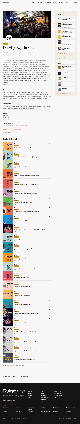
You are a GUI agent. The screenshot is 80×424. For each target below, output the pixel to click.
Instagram (22, 125)
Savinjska (55, 411)
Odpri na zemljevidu (8, 132)
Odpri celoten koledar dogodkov (14, 365)
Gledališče (43, 395)
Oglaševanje (57, 397)
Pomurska (18, 411)
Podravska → (6, 84)
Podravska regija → (63, 53)
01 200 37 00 (7, 119)
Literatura (43, 399)
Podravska (5, 411)
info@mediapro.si (58, 395)
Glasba (42, 393)
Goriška (17, 407)
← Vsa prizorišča (24, 376)
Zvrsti (54, 2)
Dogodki (40, 2)
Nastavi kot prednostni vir (8, 400)
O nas (67, 2)
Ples (42, 401)
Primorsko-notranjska (46, 411)
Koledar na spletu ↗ (17, 129)
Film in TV (43, 391)
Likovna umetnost (45, 397)
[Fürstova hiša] (66, 84)
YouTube (27, 125)
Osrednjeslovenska (70, 407)
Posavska (30, 411)
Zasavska (68, 411)
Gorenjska (5, 407)
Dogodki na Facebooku (13, 125)
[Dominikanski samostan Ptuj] (66, 67)
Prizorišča (48, 2)
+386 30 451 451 (58, 393)
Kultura (14, 390)
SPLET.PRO (62, 418)
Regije (61, 2)
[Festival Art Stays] (66, 78)
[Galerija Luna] (66, 89)
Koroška (43, 407)
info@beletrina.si (8, 117)
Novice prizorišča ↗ (7, 129)
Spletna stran (7, 55)
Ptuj (9, 43)
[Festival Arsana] (66, 73)
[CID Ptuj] (66, 62)
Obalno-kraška (56, 407)
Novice (34, 2)
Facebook (5, 125)
